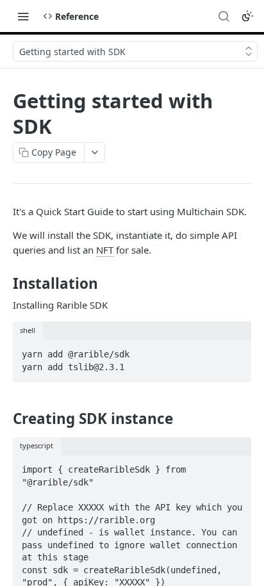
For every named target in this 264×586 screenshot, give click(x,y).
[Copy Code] (236, 350)
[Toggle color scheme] (247, 16)
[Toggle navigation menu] (23, 16)
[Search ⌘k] (223, 16)
